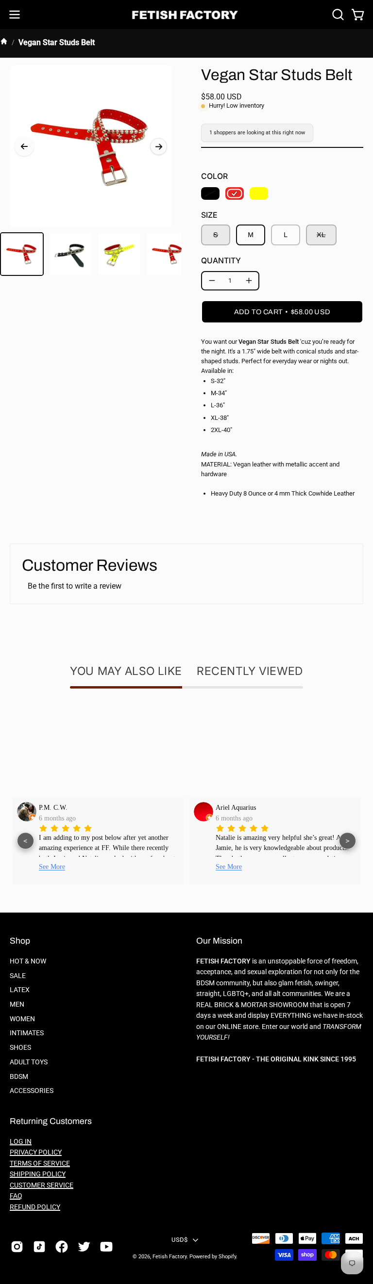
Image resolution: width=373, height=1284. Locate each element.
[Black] (210, 193)
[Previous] (24, 146)
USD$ (179, 1239)
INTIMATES (27, 1033)
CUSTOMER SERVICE (41, 1185)
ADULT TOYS (29, 1062)
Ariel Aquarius (236, 807)
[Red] (234, 193)
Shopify (227, 1256)
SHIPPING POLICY (38, 1174)
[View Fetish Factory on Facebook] (61, 1246)
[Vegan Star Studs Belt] (22, 254)
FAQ (16, 1196)
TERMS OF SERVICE (40, 1163)
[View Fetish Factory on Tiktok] (39, 1246)
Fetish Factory (169, 1256)
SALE (18, 976)
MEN (17, 1004)
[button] (337, 14)
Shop (20, 941)
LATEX (20, 990)
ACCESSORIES (31, 1091)
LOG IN (21, 1142)
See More (52, 866)
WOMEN (22, 1019)
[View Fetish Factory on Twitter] (84, 1246)
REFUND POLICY (35, 1207)
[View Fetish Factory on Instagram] (17, 1246)
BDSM (19, 1076)
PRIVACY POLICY (36, 1152)
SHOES (20, 1047)
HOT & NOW (28, 961)
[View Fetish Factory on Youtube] (106, 1246)
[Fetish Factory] (186, 15)
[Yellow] (259, 193)
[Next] (158, 146)
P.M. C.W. (53, 807)
